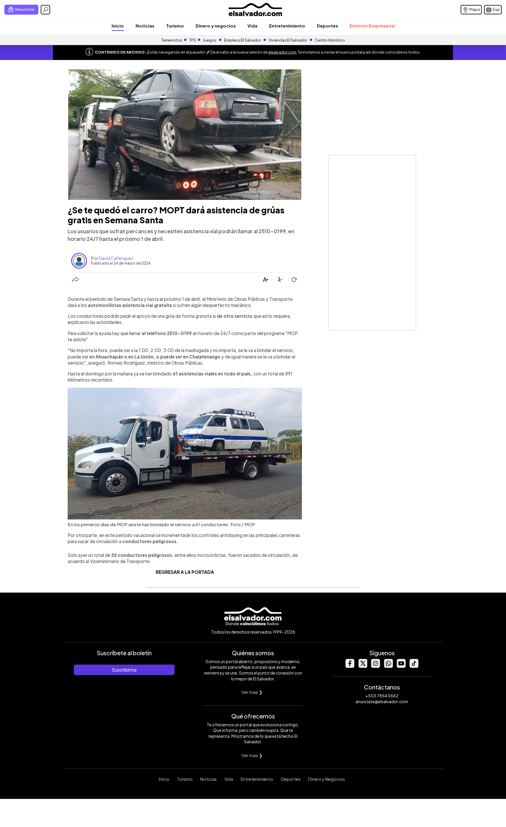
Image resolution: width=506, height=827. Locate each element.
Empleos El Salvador (242, 40)
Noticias (145, 25)
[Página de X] (362, 666)
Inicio (118, 25)
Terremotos (171, 40)
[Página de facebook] (349, 666)
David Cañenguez (116, 258)
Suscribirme (124, 670)
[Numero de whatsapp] (388, 666)
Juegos (209, 40)
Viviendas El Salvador (288, 40)
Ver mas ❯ (252, 692)
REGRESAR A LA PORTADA (185, 572)
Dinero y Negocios (326, 779)
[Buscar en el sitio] (45, 9)
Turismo (175, 25)
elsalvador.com (282, 52)
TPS (192, 40)
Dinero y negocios (216, 25)
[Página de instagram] (375, 666)
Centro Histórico (330, 40)
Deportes (327, 25)
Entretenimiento (287, 25)
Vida (252, 25)
